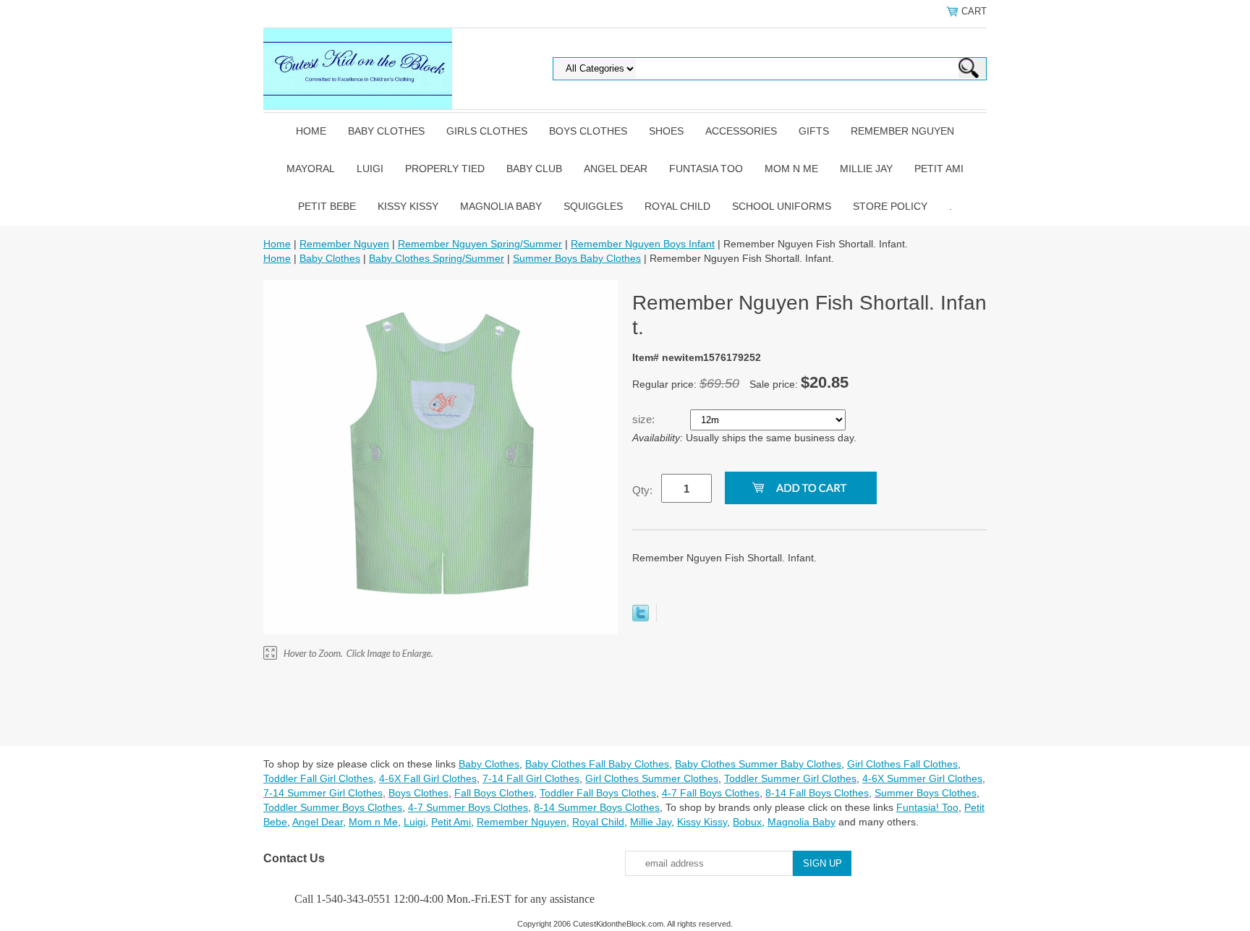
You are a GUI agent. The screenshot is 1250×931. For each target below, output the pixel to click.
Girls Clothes (486, 131)
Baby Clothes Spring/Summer (436, 258)
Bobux (747, 822)
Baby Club (534, 168)
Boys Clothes (588, 131)
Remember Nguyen (902, 131)
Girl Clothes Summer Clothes (651, 778)
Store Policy (890, 206)
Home (311, 131)
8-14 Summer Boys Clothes (597, 807)
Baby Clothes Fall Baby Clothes (597, 764)
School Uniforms (781, 206)
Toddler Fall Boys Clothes (598, 793)
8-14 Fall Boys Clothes (817, 793)
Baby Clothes (386, 131)
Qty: (642, 490)
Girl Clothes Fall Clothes (902, 764)
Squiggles (593, 206)
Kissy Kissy (408, 206)
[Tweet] (640, 618)
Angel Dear (615, 168)
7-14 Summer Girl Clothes (323, 793)
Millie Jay (866, 168)
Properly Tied (445, 168)
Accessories (741, 131)
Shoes (666, 131)
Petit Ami (939, 168)
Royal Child (677, 206)
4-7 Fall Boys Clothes (711, 793)
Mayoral (310, 168)
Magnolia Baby (501, 206)
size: (645, 419)
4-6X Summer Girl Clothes (922, 778)
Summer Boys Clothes (926, 793)
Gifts (814, 131)
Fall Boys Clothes (494, 793)
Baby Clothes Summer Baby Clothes (758, 764)
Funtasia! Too (927, 807)
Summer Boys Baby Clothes (577, 258)
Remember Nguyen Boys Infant (643, 244)
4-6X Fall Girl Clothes (428, 778)
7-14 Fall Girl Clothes (530, 778)
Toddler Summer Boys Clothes (332, 807)
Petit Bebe (327, 206)
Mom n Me (791, 168)
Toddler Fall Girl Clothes (318, 778)
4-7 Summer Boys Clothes (468, 807)
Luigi (370, 168)
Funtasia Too (706, 168)
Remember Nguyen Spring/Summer (480, 244)
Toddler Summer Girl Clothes (790, 778)
